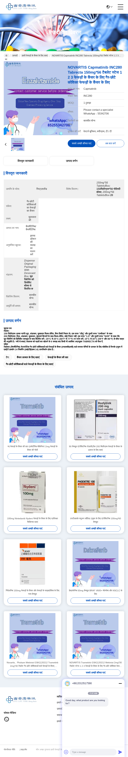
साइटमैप (24, 749)
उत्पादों (14, 55)
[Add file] (66, 752)
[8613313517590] (6, 719)
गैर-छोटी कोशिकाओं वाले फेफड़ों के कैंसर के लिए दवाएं (29, 364)
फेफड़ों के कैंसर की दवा (58, 357)
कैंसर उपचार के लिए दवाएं (28, 357)
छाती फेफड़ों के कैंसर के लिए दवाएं (35, 55)
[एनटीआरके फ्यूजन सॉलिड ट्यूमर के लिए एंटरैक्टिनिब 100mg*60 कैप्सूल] (95, 492)
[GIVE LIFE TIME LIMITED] (21, 7)
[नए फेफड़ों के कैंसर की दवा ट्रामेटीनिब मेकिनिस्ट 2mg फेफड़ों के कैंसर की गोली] (32, 420)
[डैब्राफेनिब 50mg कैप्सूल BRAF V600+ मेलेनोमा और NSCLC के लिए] (95, 564)
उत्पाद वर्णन (71, 160)
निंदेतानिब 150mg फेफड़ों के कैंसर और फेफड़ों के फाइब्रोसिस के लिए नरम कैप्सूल (32, 592)
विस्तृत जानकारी (26, 160)
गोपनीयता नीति (9, 749)
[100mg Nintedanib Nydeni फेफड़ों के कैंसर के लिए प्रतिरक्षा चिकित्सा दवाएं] (32, 492)
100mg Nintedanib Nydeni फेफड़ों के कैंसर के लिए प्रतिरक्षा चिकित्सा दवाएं (32, 520)
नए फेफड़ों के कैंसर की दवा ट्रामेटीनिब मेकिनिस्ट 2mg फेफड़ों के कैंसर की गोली (32, 448)
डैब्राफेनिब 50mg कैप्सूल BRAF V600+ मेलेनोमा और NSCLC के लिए (95, 592)
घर (6, 55)
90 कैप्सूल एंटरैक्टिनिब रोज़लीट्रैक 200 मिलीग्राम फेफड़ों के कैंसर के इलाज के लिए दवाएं (95, 448)
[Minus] (120, 683)
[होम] (21, 703)
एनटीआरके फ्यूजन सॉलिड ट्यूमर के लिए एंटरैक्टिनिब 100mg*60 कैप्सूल (95, 520)
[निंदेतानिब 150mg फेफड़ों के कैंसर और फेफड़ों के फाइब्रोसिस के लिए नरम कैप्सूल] (32, 564)
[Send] (120, 752)
